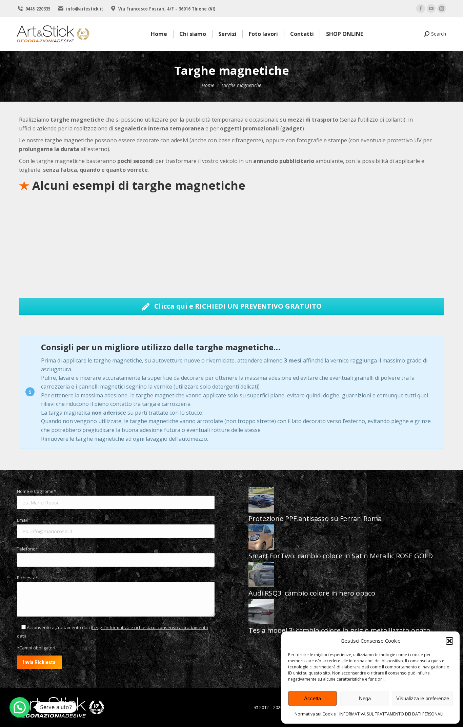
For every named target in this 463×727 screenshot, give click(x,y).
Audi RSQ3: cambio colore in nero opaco (311, 593)
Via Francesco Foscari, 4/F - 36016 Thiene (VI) (167, 8)
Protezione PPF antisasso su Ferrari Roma (315, 518)
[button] (449, 641)
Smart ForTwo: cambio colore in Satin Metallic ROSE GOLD (340, 556)
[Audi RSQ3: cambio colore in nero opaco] (261, 575)
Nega (365, 698)
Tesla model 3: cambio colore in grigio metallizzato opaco (339, 630)
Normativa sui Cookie (315, 714)
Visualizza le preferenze (422, 698)
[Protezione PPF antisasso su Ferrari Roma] (261, 500)
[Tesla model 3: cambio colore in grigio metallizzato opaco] (261, 612)
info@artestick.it (84, 8)
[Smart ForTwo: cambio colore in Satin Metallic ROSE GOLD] (261, 538)
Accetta (312, 698)
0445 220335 (38, 8)
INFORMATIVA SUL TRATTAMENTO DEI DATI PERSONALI (391, 714)
